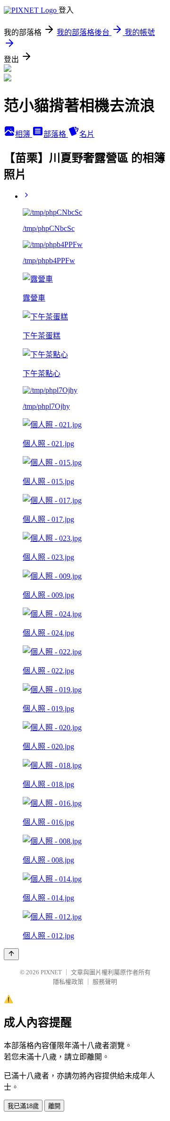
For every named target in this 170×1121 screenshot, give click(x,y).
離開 (54, 1106)
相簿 (23, 134)
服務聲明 (105, 981)
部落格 (55, 134)
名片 (86, 134)
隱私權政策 (68, 981)
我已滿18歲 (23, 1106)
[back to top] (11, 954)
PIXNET (51, 972)
